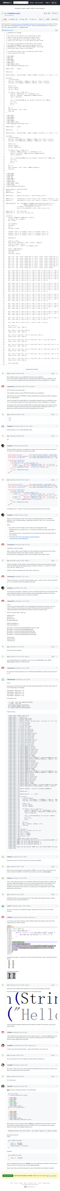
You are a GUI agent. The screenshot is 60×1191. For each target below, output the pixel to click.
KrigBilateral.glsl (14, 13)
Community (30, 1183)
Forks (33, 19)
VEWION (9, 917)
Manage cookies (46, 1183)
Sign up (54, 2)
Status (25, 1183)
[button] (47, 19)
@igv (8, 1090)
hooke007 (10, 1045)
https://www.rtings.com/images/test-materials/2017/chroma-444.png (28, 24)
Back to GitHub (39, 2)
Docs (35, 1183)
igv (5, 13)
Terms (11, 1183)
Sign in (48, 2)
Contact (39, 1183)
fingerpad (9, 426)
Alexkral (9, 856)
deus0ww (9, 445)
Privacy (16, 1183)
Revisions (13, 19)
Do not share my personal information (30, 1184)
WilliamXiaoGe (11, 679)
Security (21, 1183)
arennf (9, 906)
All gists (32, 2)
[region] (30, 199)
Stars (24, 19)
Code (5, 19)
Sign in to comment (51, 1175)
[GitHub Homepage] (25, 1187)
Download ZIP (54, 19)
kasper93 (9, 1086)
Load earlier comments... (32, 369)
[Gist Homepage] (7, 3)
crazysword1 (10, 386)
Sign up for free (8, 1175)
